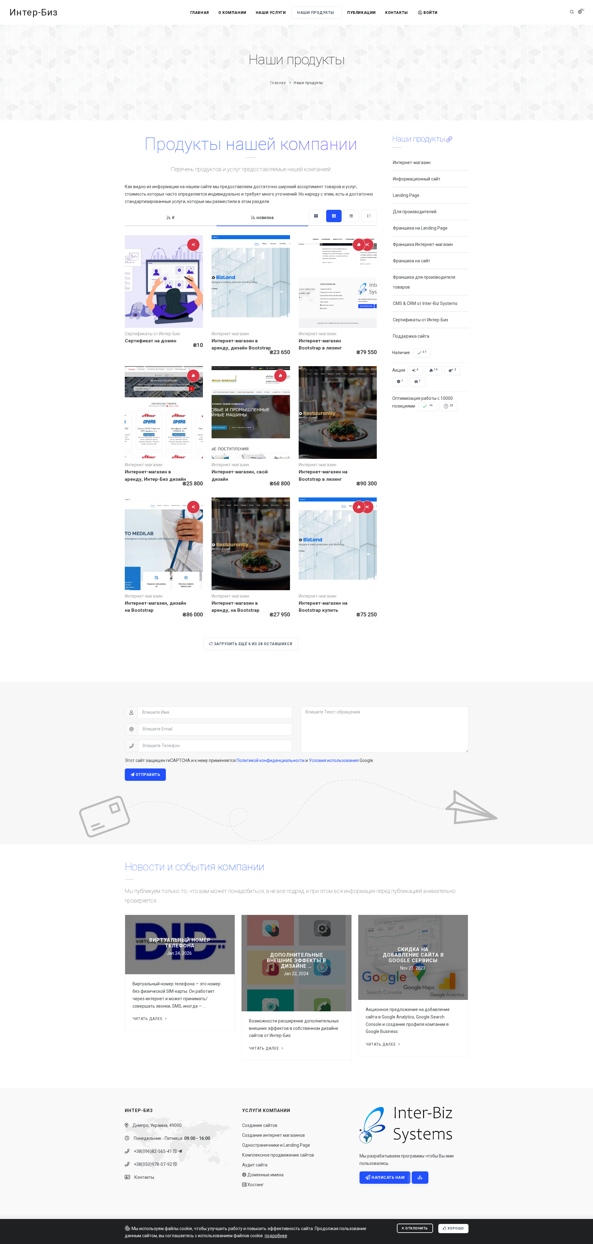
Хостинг (255, 1184)
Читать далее (148, 1019)
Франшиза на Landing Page (420, 228)
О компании (232, 13)
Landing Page (406, 195)
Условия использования (334, 760)
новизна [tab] (265, 217)
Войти (430, 13)
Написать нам (388, 1177)
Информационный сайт (416, 178)
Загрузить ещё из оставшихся (252, 644)
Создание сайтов (259, 1125)
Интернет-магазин (412, 162)
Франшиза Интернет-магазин (423, 244)
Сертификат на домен (150, 341)
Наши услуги (271, 13)
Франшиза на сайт (411, 260)
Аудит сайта (254, 1164)
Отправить (147, 774)
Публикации (361, 13)
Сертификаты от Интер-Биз (420, 319)
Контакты (396, 13)
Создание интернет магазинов (273, 1135)
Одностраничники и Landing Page (276, 1145)
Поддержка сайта (411, 336)
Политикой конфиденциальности (271, 760)
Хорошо (455, 1228)
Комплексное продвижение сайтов (278, 1155)
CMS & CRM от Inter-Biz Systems (425, 303)
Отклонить (416, 1228)
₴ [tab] (173, 217)
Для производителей (414, 211)
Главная (199, 13)
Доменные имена (265, 1174)
